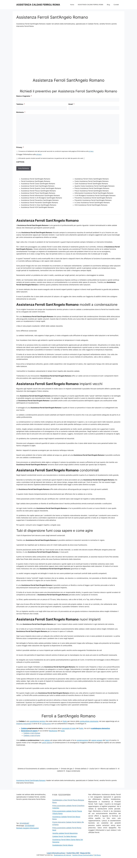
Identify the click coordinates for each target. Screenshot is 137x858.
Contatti (116, 4)
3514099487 (24, 823)
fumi (107, 740)
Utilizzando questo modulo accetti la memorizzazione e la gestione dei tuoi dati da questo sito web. (51, 158)
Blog (108, 4)
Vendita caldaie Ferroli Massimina (65, 833)
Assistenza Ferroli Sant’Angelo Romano (30, 780)
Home (72, 4)
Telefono (20, 104)
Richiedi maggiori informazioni (27, 828)
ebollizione (53, 731)
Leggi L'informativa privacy (56, 853)
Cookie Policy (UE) (73, 853)
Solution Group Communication (82, 855)
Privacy (20, 147)
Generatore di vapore (29, 731)
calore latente (47, 743)
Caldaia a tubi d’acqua (31, 733)
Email (71, 104)
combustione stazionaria (89, 721)
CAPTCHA (20, 162)
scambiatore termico (37, 721)
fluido (65, 721)
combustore (46, 724)
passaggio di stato (69, 728)
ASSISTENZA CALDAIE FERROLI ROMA (38, 4)
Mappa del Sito (85, 853)
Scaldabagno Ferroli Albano (62, 845)
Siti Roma (97, 855)
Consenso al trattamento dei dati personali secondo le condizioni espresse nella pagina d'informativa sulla (55, 151)
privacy (91, 151)
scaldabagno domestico (100, 728)
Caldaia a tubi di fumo (31, 735)
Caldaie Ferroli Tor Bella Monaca (64, 836)
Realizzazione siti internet (62, 855)
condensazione (82, 740)
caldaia (47, 740)
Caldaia (24, 728)
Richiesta (20, 112)
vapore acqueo (96, 740)
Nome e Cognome (24, 96)
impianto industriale (23, 724)
